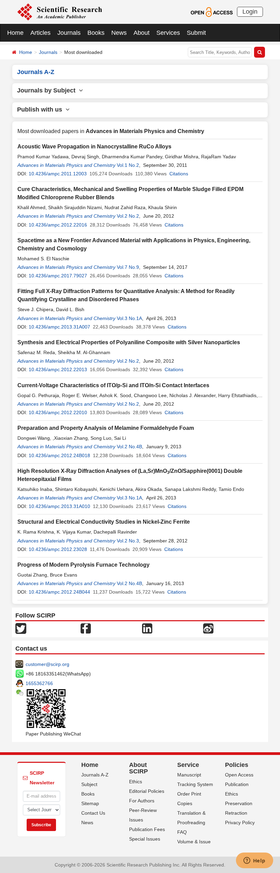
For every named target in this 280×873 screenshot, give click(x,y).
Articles (40, 32)
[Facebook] (86, 627)
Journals (69, 32)
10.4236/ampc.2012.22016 (58, 225)
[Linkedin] (147, 627)
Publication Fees (147, 829)
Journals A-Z (95, 774)
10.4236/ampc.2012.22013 (58, 369)
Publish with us (41, 109)
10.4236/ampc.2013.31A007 (59, 327)
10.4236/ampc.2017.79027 (58, 275)
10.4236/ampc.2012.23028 (58, 549)
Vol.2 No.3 (128, 540)
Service (188, 764)
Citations (178, 173)
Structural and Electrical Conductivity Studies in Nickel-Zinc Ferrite (103, 522)
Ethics (135, 781)
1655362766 (39, 683)
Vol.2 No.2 (128, 216)
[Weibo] (208, 627)
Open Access (239, 774)
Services (168, 32)
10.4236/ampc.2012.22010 (58, 412)
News (119, 32)
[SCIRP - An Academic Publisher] (59, 11)
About (142, 32)
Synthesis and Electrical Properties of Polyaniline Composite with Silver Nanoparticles (128, 342)
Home (15, 32)
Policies (236, 764)
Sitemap (90, 803)
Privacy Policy (240, 822)
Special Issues (144, 839)
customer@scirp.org (47, 664)
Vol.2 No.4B (129, 446)
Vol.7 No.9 (128, 267)
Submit (196, 32)
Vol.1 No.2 (128, 165)
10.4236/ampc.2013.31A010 (59, 506)
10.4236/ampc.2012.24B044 (59, 592)
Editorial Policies (146, 791)
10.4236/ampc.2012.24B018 (59, 455)
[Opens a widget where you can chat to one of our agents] (254, 861)
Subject (89, 784)
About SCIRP (138, 768)
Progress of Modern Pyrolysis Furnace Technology (83, 565)
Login (249, 11)
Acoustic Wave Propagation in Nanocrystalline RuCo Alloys (94, 146)
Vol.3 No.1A (129, 318)
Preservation (238, 803)
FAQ (182, 832)
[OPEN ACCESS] (211, 11)
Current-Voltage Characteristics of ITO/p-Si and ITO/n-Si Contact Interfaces (113, 385)
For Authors (141, 800)
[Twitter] (20, 627)
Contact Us (93, 813)
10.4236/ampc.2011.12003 (58, 173)
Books (95, 32)
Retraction (236, 813)
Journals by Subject (48, 90)
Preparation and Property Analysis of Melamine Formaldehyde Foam (105, 428)
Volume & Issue (194, 841)
